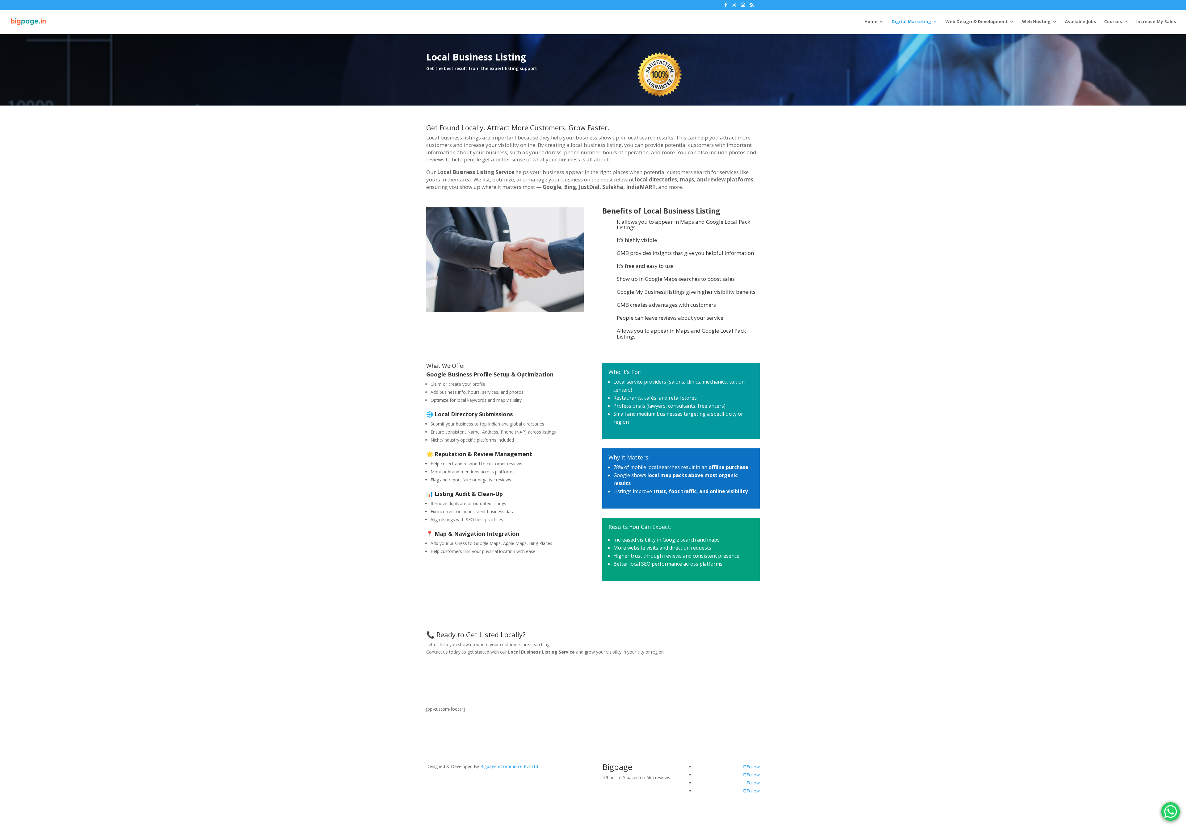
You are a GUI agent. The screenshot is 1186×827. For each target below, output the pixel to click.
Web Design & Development (976, 21)
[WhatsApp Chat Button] (1170, 811)
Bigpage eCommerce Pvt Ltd (509, 766)
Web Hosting (1036, 21)
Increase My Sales (1156, 21)
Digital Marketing (911, 21)
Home (870, 21)
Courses (1113, 21)
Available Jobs (1080, 21)
